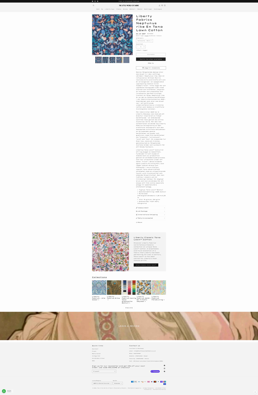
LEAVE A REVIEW (129, 326)
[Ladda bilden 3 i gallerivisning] (112, 60)
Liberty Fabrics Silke (113, 297)
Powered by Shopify (120, 388)
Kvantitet (139, 44)
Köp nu (151, 63)
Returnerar (96, 353)
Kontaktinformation (159, 389)
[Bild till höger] (131, 59)
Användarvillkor (98, 358)
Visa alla (129, 307)
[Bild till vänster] (93, 59)
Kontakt (95, 349)
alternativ (139, 38)
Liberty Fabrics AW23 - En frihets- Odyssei (144, 299)
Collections (99, 277)
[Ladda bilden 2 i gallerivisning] (105, 60)
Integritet (96, 356)
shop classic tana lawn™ (146, 265)
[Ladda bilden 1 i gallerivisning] (98, 60)
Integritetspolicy (148, 388)
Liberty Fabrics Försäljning (157, 298)
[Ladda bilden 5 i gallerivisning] (126, 60)
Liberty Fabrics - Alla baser (98, 298)
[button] (93, 5)
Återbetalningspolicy (134, 388)
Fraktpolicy (148, 389)
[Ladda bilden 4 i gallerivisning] (119, 60)
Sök (93, 360)
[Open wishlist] (162, 5)
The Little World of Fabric (105, 388)
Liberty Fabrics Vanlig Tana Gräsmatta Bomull (129, 300)
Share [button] (140, 222)
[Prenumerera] (114, 371)
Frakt (147, 35)
